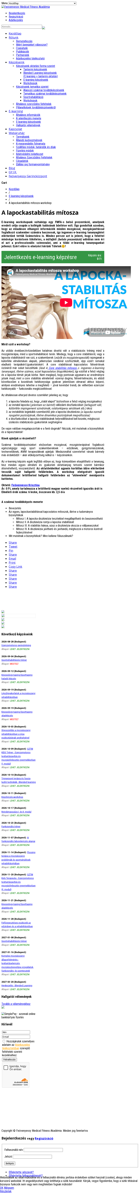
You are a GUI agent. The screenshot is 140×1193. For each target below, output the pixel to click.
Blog (12, 168)
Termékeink (22, 136)
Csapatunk (22, 48)
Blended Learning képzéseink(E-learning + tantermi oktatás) (40, 74)
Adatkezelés (16, 20)
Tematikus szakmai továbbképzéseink (45, 93)
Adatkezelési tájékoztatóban (16, 1046)
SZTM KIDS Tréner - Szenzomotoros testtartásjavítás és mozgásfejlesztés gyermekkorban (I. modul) (18, 756)
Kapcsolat (15, 129)
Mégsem (9, 1188)
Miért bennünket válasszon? (32, 44)
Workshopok (30, 83)
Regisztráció (16, 16)
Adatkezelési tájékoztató (30, 58)
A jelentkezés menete (28, 118)
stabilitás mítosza (66, 368)
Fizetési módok (25, 150)
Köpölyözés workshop (12, 796)
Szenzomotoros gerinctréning (16, 645)
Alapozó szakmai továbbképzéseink (43, 90)
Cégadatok (22, 161)
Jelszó (8, 1156)
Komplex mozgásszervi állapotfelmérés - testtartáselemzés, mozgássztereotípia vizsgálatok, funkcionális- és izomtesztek (17, 963)
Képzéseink (16, 62)
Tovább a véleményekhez (15, 1004)
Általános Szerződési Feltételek (34, 157)
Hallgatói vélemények (28, 125)
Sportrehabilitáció (33, 97)
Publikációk (22, 51)
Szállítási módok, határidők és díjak (36, 147)
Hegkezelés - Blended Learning (16, 985)
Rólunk (13, 37)
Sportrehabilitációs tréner (14, 659)
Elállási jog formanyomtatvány (33, 164)
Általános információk (28, 115)
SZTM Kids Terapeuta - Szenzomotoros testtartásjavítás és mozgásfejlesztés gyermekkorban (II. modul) (18, 882)
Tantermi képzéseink (35, 69)
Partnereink (22, 55)
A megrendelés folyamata (30, 143)
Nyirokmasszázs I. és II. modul (16, 811)
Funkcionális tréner (10, 826)
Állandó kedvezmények (29, 140)
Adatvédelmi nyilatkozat (29, 154)
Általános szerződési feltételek (33, 104)
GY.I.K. (13, 172)
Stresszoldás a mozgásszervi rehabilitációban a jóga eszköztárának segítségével (15, 734)
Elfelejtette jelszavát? (21, 1172)
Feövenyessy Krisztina (25, 485)
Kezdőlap (15, 33)
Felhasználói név (13, 1150)
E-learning (16, 111)
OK (1, 1188)
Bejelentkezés (17, 13)
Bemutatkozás (24, 41)
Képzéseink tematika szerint (32, 86)
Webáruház (17, 133)
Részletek (5, 1191)
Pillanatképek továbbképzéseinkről (36, 107)
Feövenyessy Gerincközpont (28, 176)
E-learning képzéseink (35, 80)
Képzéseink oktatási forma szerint (35, 66)
